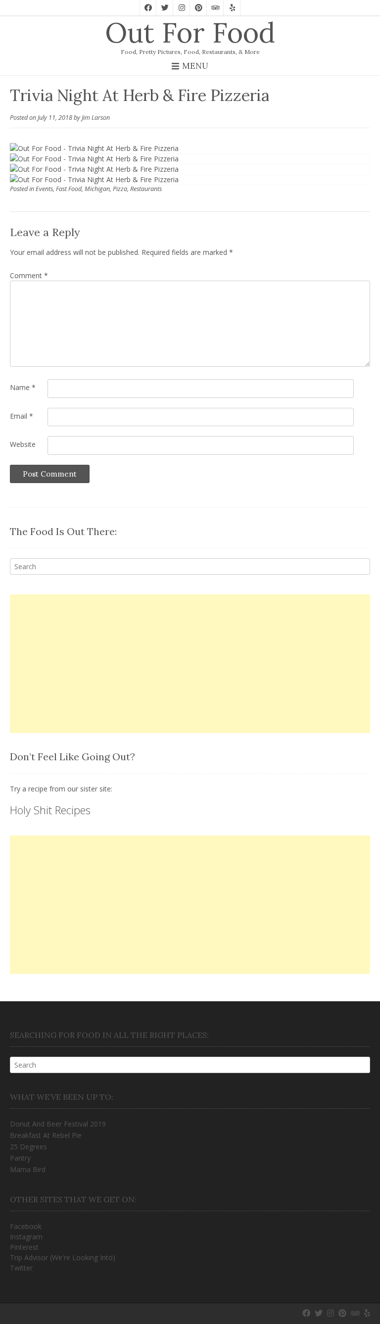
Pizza (120, 189)
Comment (29, 275)
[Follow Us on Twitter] (164, 8)
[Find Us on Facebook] (148, 8)
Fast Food (69, 189)
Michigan (97, 189)
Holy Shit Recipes (50, 809)
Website (23, 444)
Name (23, 387)
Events (44, 189)
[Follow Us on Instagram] (181, 8)
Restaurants (146, 189)
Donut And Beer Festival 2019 (58, 1123)
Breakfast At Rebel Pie (46, 1135)
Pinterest (24, 1247)
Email (21, 416)
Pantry (20, 1158)
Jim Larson (96, 117)
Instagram (26, 1236)
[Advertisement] (190, 663)
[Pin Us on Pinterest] (198, 8)
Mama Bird (28, 1169)
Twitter (21, 1268)
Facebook (26, 1226)
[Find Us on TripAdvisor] (215, 8)
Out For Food (190, 33)
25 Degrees (28, 1146)
